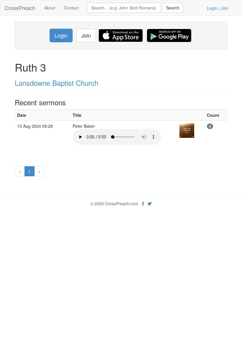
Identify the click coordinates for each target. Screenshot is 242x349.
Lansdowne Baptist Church (56, 82)
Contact (71, 8)
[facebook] (143, 203)
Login (212, 8)
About (49, 8)
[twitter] (150, 203)
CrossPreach (20, 8)
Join (224, 8)
